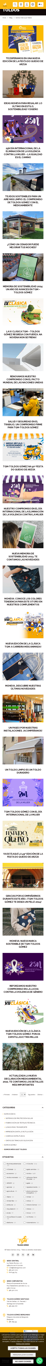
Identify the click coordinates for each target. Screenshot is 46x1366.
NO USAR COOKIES (23, 1361)
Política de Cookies (23, 1344)
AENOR (10, 1183)
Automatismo (32, 1222)
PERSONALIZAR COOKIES (23, 1355)
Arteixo (30, 1209)
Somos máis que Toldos (15, 1149)
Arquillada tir (12, 1209)
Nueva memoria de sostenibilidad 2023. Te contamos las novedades (23, 556)
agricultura (12, 1191)
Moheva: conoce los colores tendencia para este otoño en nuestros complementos (23, 601)
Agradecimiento (33, 1187)
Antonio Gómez (33, 1205)
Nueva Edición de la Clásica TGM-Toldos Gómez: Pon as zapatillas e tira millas (23, 1034)
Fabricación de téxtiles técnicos (20, 1123)
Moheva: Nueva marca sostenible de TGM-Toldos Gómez (23, 944)
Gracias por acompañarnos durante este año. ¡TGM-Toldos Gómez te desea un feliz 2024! (23, 898)
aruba (10, 1213)
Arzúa (30, 1213)
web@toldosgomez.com (17, 1268)
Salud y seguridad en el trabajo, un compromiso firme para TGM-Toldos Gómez (23, 424)
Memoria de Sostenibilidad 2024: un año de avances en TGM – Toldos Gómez (23, 289)
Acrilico (31, 1173)
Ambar (30, 1197)
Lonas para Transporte (16, 1127)
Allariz (10, 1197)
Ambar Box (12, 1201)
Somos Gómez (10, 1145)
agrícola (10, 1187)
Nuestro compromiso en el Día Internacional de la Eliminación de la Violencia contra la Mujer (23, 511)
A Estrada (11, 1169)
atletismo (11, 1222)
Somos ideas (9, 1114)
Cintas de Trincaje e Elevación (19, 1140)
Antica (29, 1201)
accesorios (11, 1173)
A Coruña (31, 1164)
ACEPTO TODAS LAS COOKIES (23, 1348)
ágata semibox (32, 1169)
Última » (40, 1094)
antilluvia (11, 1205)
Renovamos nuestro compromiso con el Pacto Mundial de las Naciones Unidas (23, 379)
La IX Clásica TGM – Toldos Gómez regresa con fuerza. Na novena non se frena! (23, 334)
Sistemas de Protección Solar (19, 1118)
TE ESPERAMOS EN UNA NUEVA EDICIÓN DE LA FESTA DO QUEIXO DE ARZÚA (23, 61)
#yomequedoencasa (14, 1164)
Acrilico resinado (14, 1177)
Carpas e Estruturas (15, 1136)
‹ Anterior (14, 1094)
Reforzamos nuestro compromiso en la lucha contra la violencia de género (23, 989)
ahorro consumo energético (31, 1192)
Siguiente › (32, 1094)
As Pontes (31, 1217)
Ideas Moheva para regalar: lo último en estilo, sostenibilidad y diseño (23, 106)
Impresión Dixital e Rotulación (19, 1132)
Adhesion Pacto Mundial (31, 1178)
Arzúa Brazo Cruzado (14, 1217)
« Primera (6, 1094)
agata (29, 1183)
